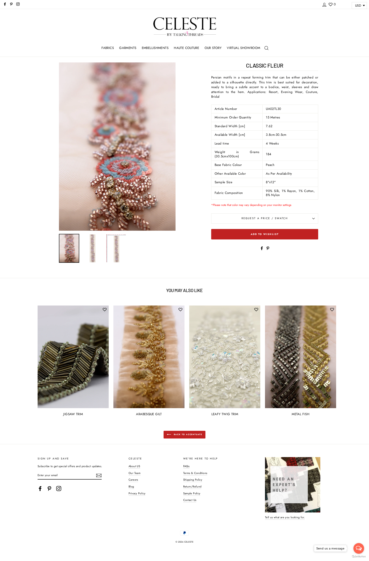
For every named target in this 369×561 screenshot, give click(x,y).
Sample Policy (192, 493)
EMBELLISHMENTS (155, 48)
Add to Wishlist (265, 234)
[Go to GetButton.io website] (359, 556)
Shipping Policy (192, 480)
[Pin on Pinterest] (268, 248)
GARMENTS (127, 48)
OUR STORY (213, 48)
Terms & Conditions (195, 473)
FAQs (186, 466)
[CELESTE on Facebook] (40, 488)
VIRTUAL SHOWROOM (243, 48)
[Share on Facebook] (262, 248)
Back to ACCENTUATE (187, 434)
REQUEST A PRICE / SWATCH (265, 218)
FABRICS (107, 48)
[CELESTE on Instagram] (58, 488)
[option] (117, 146)
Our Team (135, 473)
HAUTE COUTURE (186, 48)
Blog (131, 486)
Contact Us (189, 500)
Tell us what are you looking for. (285, 517)
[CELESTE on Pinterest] (49, 488)
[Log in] (324, 4)
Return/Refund (192, 486)
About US (134, 466)
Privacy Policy (137, 493)
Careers (133, 480)
